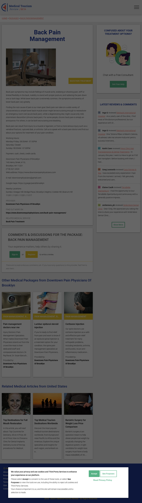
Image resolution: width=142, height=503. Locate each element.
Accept (94, 474)
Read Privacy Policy (102, 480)
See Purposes (108, 474)
